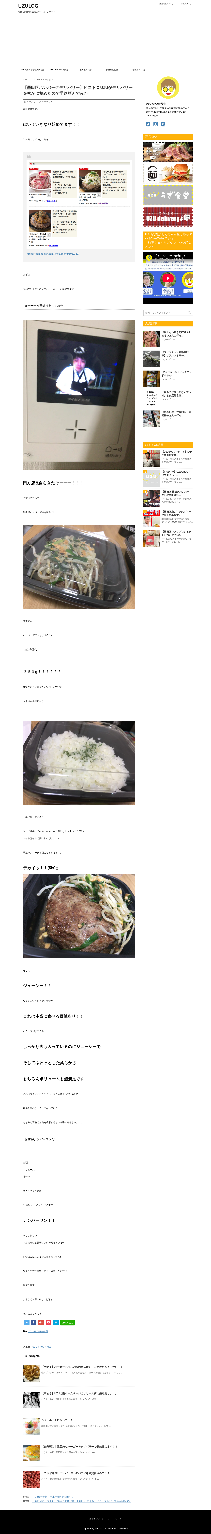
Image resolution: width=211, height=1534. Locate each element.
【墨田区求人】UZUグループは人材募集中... (177, 513)
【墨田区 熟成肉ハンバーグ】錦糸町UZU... (175, 493)
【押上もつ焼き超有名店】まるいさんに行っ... (176, 334)
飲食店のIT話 (139, 69)
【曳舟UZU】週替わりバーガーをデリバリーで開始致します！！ (79, 1446)
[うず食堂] (168, 203)
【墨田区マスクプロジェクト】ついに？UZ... (176, 533)
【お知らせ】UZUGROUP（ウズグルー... (176, 473)
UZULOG (28, 5)
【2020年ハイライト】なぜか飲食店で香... (177, 453)
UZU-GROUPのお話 (59, 69)
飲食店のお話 (112, 69)
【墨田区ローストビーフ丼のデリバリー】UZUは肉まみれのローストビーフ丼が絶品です (81, 1501)
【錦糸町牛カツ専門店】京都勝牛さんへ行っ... (176, 413)
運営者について (166, 3)
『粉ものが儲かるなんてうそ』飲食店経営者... (176, 394)
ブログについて (184, 3)
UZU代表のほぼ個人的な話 (32, 69)
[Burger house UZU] (168, 181)
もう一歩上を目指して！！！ (58, 1420)
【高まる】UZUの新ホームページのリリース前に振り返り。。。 (79, 1393)
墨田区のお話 (85, 69)
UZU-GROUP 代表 (41, 1346)
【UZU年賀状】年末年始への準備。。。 (54, 1496)
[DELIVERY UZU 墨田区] (168, 225)
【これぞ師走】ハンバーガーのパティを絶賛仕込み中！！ (75, 1473)
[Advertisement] (105, 41)
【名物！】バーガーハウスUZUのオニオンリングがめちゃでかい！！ (82, 1366)
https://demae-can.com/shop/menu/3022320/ (53, 253)
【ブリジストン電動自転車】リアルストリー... (175, 354)
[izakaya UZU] (168, 160)
